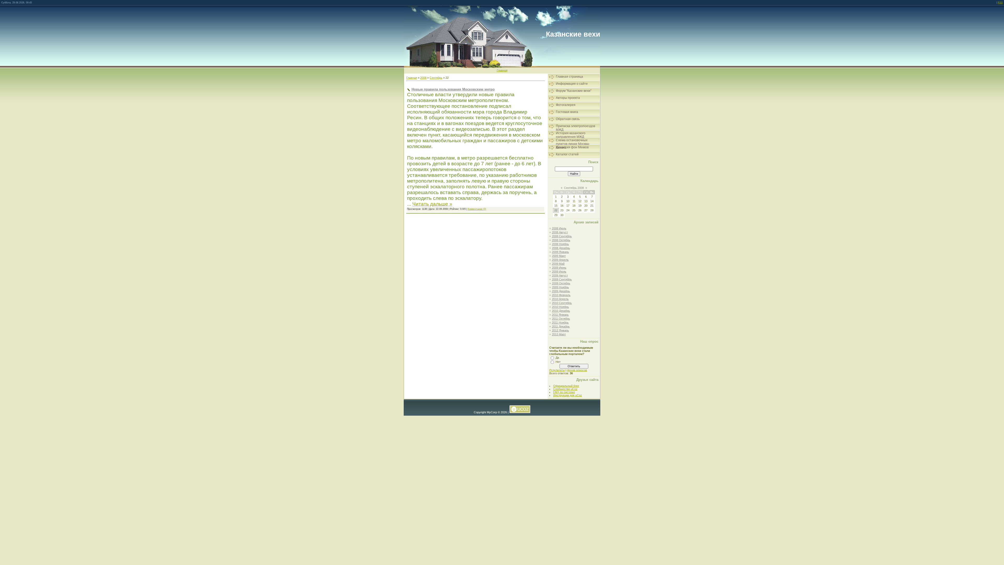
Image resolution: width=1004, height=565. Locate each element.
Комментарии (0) (477, 209)
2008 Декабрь (561, 248)
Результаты (557, 370)
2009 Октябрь (561, 283)
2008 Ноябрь (560, 244)
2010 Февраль (561, 295)
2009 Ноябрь (560, 287)
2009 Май (558, 263)
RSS (1000, 2)
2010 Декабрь (561, 310)
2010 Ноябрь (560, 306)
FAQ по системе (564, 392)
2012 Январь (560, 330)
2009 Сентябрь (562, 279)
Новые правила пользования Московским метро (453, 89)
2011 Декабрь (561, 326)
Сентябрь (436, 77)
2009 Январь (560, 251)
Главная (502, 70)
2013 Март (559, 334)
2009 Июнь (559, 267)
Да (557, 357)
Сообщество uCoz (565, 389)
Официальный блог (566, 385)
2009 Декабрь (561, 291)
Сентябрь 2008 (574, 187)
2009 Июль (559, 271)
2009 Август (560, 275)
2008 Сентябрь (562, 236)
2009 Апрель (560, 259)
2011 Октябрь (561, 318)
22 (555, 210)
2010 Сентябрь (562, 302)
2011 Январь (560, 314)
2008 (423, 77)
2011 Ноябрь (560, 322)
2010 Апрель (560, 299)
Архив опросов (577, 370)
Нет (558, 361)
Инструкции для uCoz (567, 395)
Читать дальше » (432, 204)
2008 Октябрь (561, 240)
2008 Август (560, 232)
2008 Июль (559, 228)
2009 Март (559, 255)
